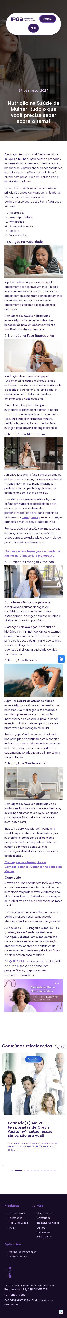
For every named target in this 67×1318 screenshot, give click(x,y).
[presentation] (57, 1046)
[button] (12, 1170)
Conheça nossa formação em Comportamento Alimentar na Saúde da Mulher (33, 866)
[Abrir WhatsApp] (61, 1312)
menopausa (30, 517)
